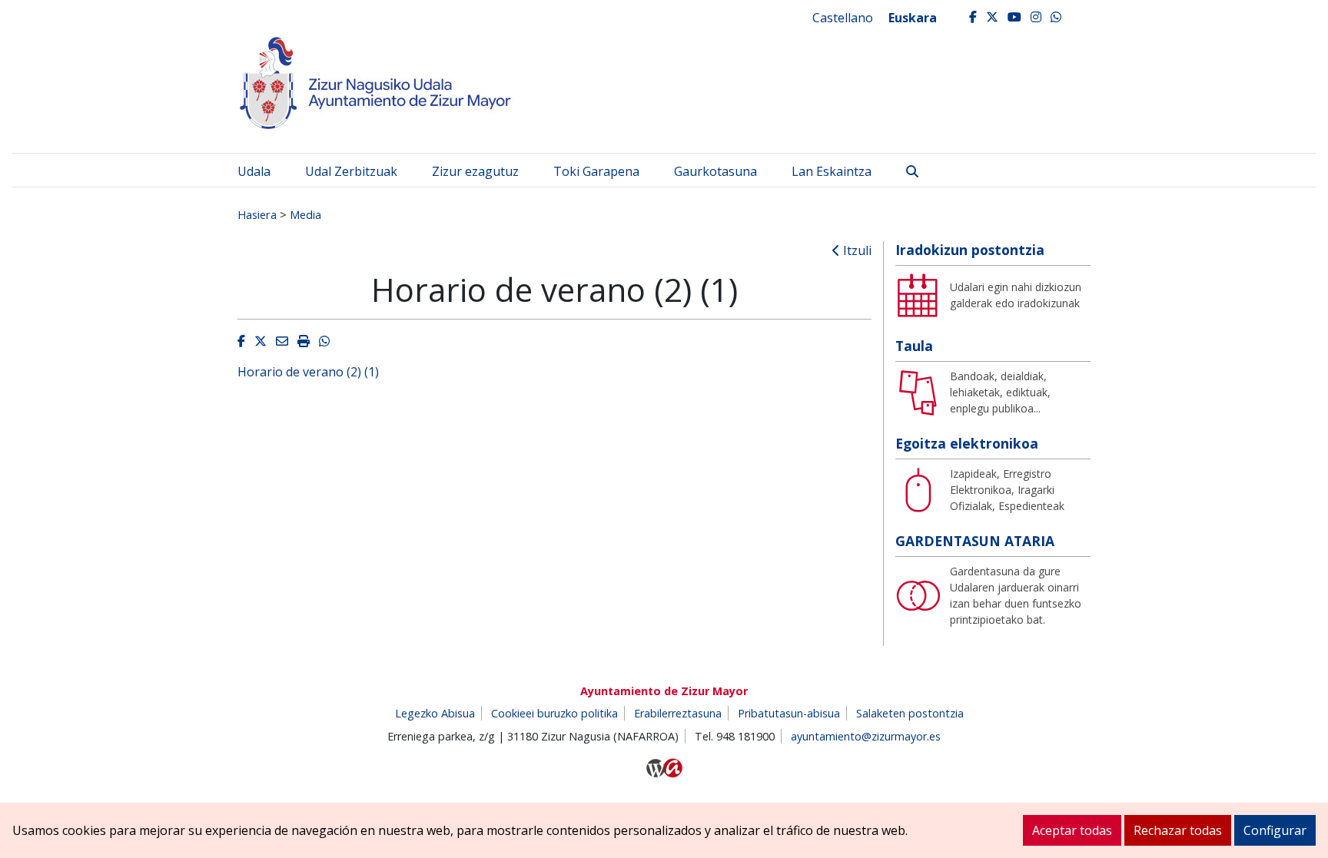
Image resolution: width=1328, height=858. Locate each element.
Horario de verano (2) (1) (308, 371)
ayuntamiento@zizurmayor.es (866, 736)
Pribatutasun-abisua (789, 713)
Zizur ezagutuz (475, 171)
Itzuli (856, 250)
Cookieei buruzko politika (554, 713)
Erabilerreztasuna (678, 713)
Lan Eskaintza (832, 171)
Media (305, 214)
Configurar (1274, 830)
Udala (254, 171)
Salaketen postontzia (910, 713)
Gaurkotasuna (715, 171)
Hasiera (257, 214)
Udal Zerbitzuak (351, 171)
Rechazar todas (1178, 830)
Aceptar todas (1072, 830)
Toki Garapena (596, 171)
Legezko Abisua (435, 713)
